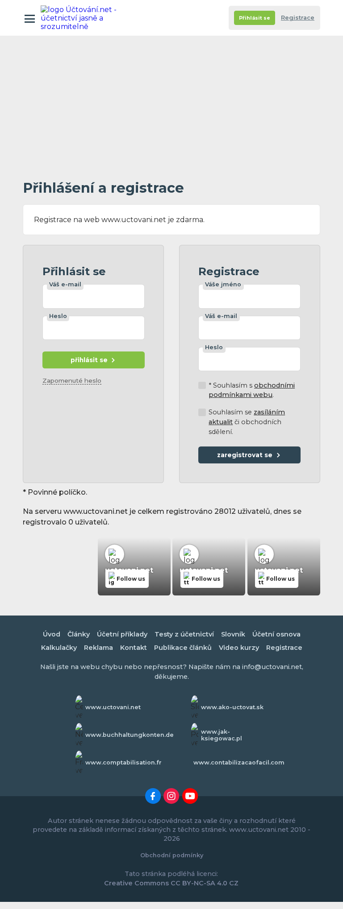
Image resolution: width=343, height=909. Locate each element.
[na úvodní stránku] (80, 18)
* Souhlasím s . (252, 390)
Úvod (51, 634)
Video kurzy (239, 648)
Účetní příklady (122, 634)
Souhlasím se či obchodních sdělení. (247, 421)
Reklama (98, 648)
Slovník (233, 634)
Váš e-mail (65, 284)
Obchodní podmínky (171, 855)
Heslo (58, 316)
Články (78, 634)
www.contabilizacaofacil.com (238, 762)
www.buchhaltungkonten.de (129, 734)
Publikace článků (183, 648)
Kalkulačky (59, 648)
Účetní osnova (276, 634)
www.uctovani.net (113, 707)
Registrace (297, 17)
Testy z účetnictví (184, 634)
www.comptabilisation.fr (123, 762)
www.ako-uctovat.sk (232, 707)
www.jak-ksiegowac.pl (221, 735)
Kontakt (133, 648)
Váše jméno (223, 284)
